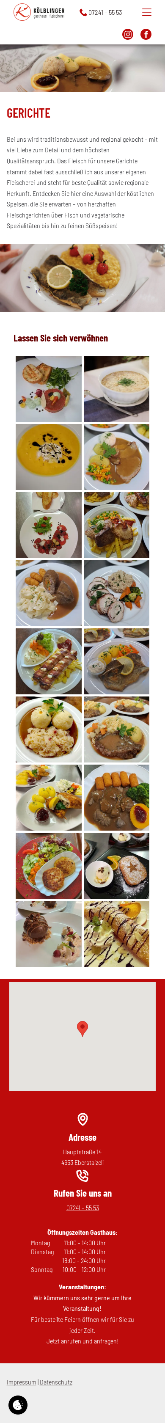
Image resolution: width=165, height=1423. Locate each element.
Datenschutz (56, 1382)
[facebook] (145, 35)
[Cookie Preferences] (18, 1405)
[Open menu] (146, 12)
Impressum (21, 1382)
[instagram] (127, 35)
